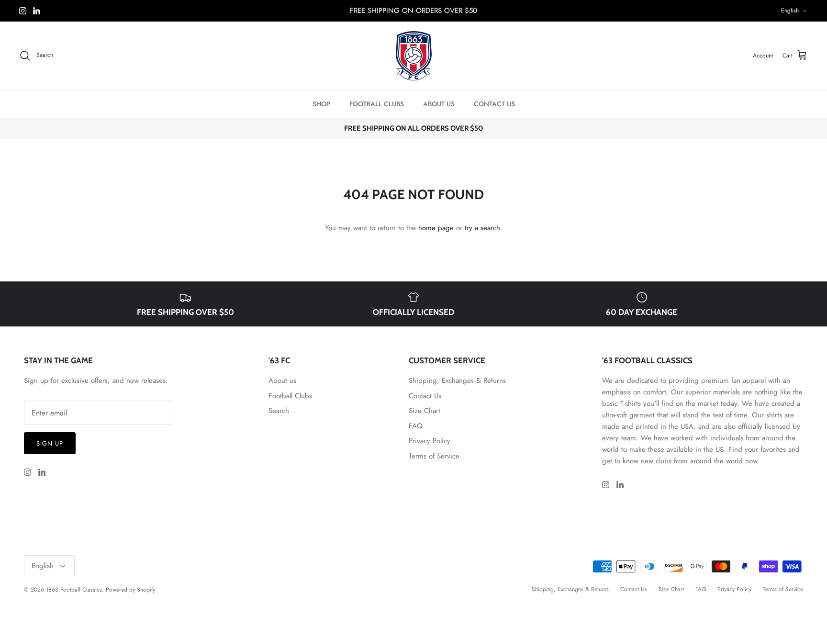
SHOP (321, 104)
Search (278, 410)
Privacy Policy (429, 441)
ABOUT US (439, 104)
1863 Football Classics (74, 589)
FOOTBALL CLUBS (376, 104)
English (790, 10)
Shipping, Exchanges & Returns (457, 380)
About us (282, 380)
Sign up (49, 443)
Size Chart (424, 410)
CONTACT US (494, 104)
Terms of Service (434, 456)
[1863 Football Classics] (414, 55)
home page (436, 228)
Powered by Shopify (130, 589)
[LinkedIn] (36, 10)
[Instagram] (22, 10)
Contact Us (425, 396)
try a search (482, 228)
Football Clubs (290, 396)
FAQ (416, 426)
